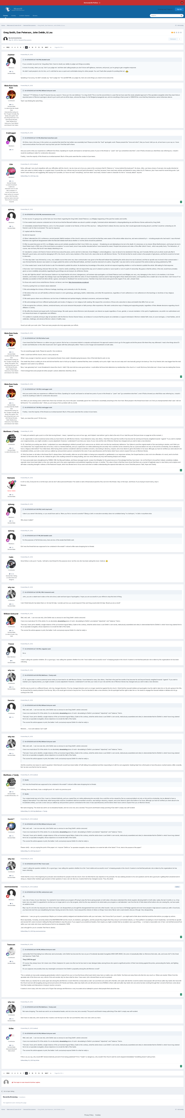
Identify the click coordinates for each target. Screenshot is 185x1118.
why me (11, 587)
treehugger (11, 133)
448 (12, 448)
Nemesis (11, 478)
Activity (13, 15)
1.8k (12, 71)
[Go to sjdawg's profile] (11, 216)
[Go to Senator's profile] (11, 707)
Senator (11, 700)
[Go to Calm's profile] (11, 564)
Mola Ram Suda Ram (11, 87)
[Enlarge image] (127, 71)
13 (42, 47)
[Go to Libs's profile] (11, 171)
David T (11, 819)
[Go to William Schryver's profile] (11, 620)
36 (12, 903)
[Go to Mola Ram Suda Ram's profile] (11, 94)
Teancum (11, 945)
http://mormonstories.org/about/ (79, 282)
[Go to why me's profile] (11, 594)
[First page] (4, 47)
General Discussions (25, 40)
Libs (11, 164)
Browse (35, 15)
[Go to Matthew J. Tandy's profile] (11, 438)
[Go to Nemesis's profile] (11, 484)
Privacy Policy (89, 1115)
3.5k (12, 836)
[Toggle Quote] (23, 59)
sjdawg (11, 209)
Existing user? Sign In (165, 9)
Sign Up (179, 9)
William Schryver (11, 614)
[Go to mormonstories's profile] (5, 39)
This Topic (174, 15)
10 (32, 47)
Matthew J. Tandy (11, 431)
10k (12, 961)
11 (35, 47)
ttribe (11, 1028)
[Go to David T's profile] (11, 826)
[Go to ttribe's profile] (11, 1035)
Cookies (98, 1115)
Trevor (11, 644)
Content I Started (24, 15)
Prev (8, 47)
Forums (5, 15)
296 (12, 149)
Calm (11, 557)
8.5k (12, 104)
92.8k (12, 574)
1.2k (12, 226)
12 (39, 47)
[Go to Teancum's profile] (11, 951)
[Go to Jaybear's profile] (11, 61)
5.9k (12, 1045)
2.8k (12, 630)
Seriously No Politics (91, 3)
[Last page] (50, 47)
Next (46, 47)
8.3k (12, 604)
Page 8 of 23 (59, 47)
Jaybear (11, 55)
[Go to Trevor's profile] (11, 650)
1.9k (12, 494)
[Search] (181, 15)
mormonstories (16, 38)
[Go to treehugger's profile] (11, 139)
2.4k (12, 181)
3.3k (12, 717)
